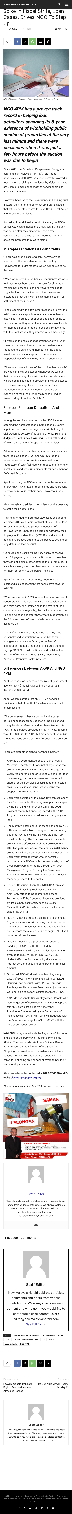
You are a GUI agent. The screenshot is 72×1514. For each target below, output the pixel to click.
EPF (43, 1339)
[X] (25, 41)
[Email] (40, 41)
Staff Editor (12, 29)
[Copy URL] (48, 41)
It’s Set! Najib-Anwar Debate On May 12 (53, 1385)
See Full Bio (34, 1324)
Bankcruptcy (49, 1335)
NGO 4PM (24, 1344)
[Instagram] (25, 1508)
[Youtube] (53, 1508)
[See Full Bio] (44, 1324)
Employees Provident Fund (26, 1339)
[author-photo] (36, 1420)
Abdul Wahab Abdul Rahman (27, 1335)
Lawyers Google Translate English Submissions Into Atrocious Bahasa (17, 1387)
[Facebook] (17, 41)
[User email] (36, 1225)
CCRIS (60, 1335)
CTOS (7, 1339)
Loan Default (11, 1344)
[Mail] (30, 1508)
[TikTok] (36, 1508)
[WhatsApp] (32, 41)
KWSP (51, 1339)
